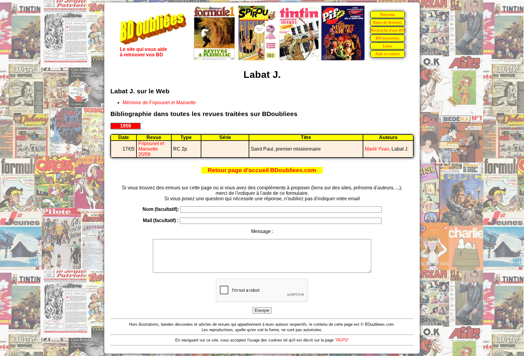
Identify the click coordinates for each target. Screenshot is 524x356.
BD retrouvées (387, 38)
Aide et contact (387, 54)
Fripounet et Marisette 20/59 (151, 149)
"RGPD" (342, 340)
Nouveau (387, 14)
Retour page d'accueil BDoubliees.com (262, 170)
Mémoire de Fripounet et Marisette (159, 102)
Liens (387, 46)
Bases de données (387, 22)
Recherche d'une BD (387, 30)
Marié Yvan (377, 148)
